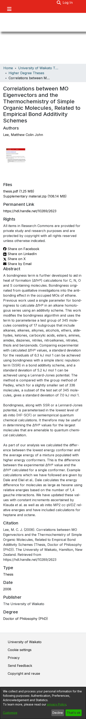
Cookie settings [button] (20, 650)
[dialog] (43, 703)
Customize (10, 712)
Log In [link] (68, 2)
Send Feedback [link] (20, 666)
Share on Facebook (22, 249)
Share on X (16, 259)
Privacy (14, 658)
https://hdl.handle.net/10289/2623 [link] (29, 211)
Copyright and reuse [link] (24, 673)
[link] (18, 191)
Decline (57, 712)
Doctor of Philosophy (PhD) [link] (25, 619)
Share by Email (19, 264)
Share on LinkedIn (21, 254)
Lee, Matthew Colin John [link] (23, 135)
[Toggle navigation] (9, 9)
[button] (58, 2)
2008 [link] (7, 589)
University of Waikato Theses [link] (39, 68)
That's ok (73, 712)
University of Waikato (25, 642)
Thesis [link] (8, 574)
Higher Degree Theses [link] (26, 73)
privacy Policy (56, 704)
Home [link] (8, 68)
